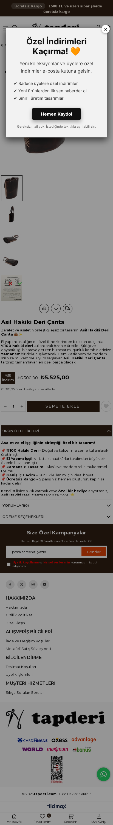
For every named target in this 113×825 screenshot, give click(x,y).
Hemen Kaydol (56, 114)
